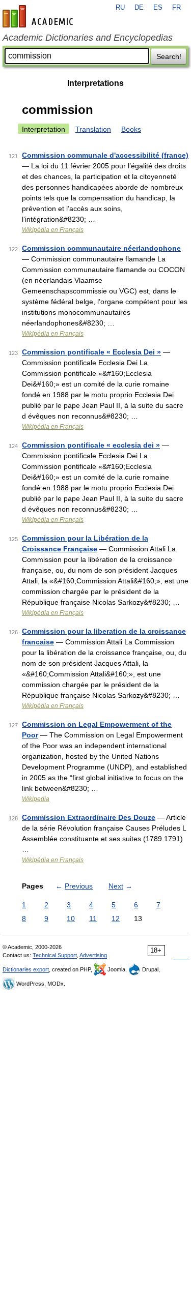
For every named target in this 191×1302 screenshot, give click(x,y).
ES (157, 7)
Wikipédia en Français (53, 229)
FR (176, 7)
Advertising (93, 955)
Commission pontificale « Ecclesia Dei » (91, 352)
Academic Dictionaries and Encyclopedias (88, 38)
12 (116, 918)
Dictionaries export (26, 969)
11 (93, 918)
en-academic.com (39, 16)
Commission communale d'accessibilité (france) (105, 155)
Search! (168, 56)
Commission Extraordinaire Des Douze (88, 817)
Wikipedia (35, 799)
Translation (93, 129)
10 (71, 918)
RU (120, 7)
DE (139, 7)
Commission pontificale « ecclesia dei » (91, 445)
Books (131, 129)
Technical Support (55, 955)
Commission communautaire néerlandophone (101, 248)
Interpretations (95, 83)
